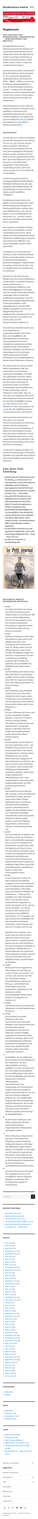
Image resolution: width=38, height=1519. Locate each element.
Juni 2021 (8, 1322)
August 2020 (10, 1343)
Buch (5, 404)
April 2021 (9, 1327)
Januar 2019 (9, 1376)
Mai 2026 (8, 1246)
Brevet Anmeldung (10, 1472)
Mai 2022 (8, 1308)
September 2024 (11, 1270)
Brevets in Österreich (11, 1463)
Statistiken (7, 1487)
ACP (25, 119)
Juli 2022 (8, 1303)
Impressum (7, 1501)
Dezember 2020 (11, 1335)
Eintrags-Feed (10, 1413)
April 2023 (9, 1292)
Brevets (8, 1395)
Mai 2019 (8, 1368)
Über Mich (7, 1496)
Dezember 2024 (11, 1267)
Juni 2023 (8, 1286)
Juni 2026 (8, 1243)
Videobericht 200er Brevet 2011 (17, 1443)
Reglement (7, 1468)
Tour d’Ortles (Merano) (14, 1440)
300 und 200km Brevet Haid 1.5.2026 (19, 1221)
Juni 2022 (8, 1305)
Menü (32, 7)
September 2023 (11, 1284)
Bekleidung (7, 1491)
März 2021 (9, 1330)
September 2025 (11, 1254)
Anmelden (9, 1411)
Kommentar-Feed (12, 1416)
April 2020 (9, 1351)
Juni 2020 (8, 1349)
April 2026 (9, 1248)
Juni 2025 (8, 1256)
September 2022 (11, 1300)
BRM (20, 122)
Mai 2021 (8, 1324)
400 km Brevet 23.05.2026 (15, 1219)
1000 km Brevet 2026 (13, 1213)
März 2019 (9, 1373)
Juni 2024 (8, 1273)
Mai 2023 (8, 1289)
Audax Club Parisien (12, 1435)
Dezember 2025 (11, 1251)
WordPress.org (10, 1419)
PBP (4, 1482)
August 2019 (9, 1362)
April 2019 (9, 1370)
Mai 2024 (8, 1275)
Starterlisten (8, 1477)
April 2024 (9, 1278)
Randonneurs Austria (15, 7)
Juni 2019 (8, 1365)
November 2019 (11, 1357)
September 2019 (11, 1360)
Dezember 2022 (11, 1297)
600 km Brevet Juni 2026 (14, 1216)
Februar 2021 (10, 1332)
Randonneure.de (11, 1437)
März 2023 (9, 1294)
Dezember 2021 (11, 1313)
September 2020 (11, 1341)
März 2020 (9, 1354)
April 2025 (9, 1262)
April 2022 (9, 1311)
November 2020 (11, 1338)
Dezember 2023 (11, 1281)
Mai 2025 (8, 1259)
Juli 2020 (8, 1346)
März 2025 (9, 1265)
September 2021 (11, 1316)
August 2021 (9, 1319)
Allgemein (9, 1392)
